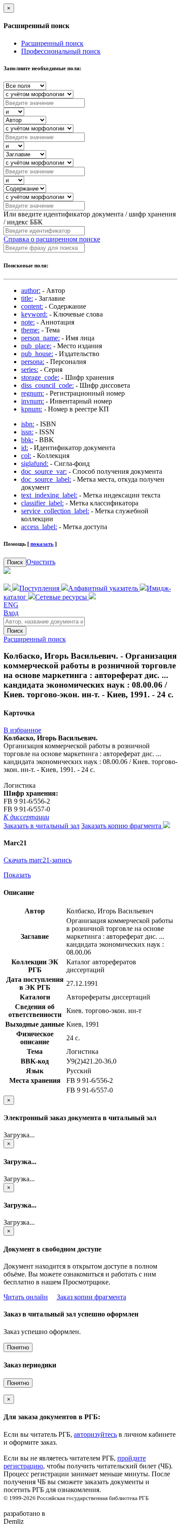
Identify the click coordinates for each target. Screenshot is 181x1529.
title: (27, 298)
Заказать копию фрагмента (122, 825)
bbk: (27, 440)
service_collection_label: (55, 511)
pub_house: (37, 353)
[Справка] (92, 597)
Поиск (15, 562)
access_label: (39, 526)
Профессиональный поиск (61, 51)
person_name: (40, 338)
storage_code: (40, 377)
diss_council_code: (47, 385)
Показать (17, 875)
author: (30, 290)
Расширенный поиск (52, 43)
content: (32, 306)
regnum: (32, 393)
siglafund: (34, 463)
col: (26, 455)
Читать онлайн (26, 1297)
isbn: (27, 424)
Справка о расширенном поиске (52, 239)
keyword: (34, 314)
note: (28, 322)
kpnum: (31, 409)
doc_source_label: (46, 479)
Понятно (18, 1347)
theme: (30, 330)
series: (29, 369)
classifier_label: (42, 503)
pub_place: (36, 346)
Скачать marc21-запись (38, 860)
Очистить (40, 562)
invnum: (32, 401)
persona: (32, 361)
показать (42, 544)
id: (24, 447)
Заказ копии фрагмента (91, 1297)
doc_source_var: (44, 471)
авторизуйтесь (95, 1434)
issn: (27, 432)
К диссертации (26, 817)
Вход (11, 613)
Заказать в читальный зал (42, 825)
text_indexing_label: (49, 495)
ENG (11, 605)
